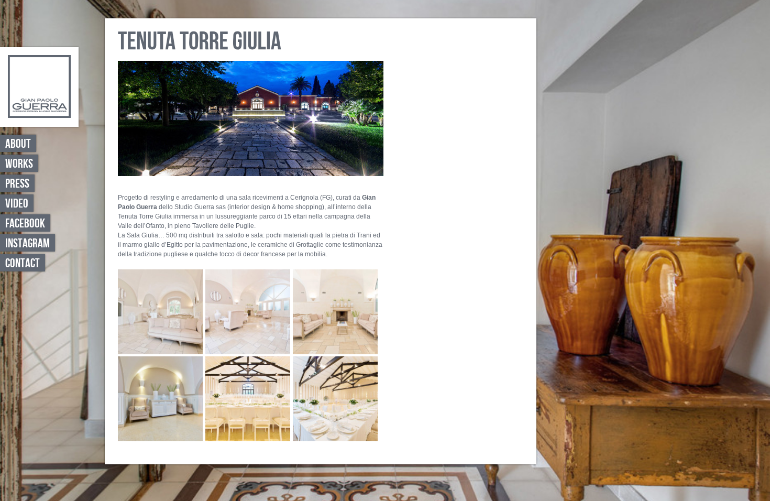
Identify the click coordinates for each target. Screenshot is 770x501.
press (17, 183)
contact (22, 263)
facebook (25, 223)
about (18, 143)
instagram (27, 243)
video (16, 203)
